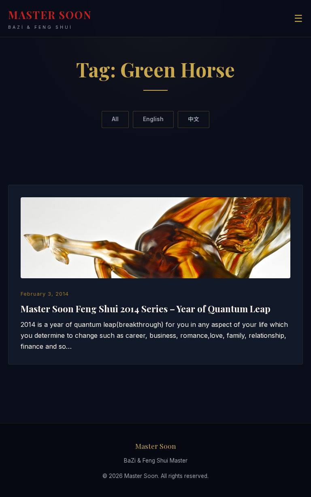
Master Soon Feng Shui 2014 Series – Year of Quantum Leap (146, 309)
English (153, 119)
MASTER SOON (50, 19)
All (115, 119)
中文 (193, 119)
